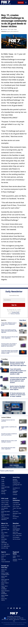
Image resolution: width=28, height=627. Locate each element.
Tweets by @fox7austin (7, 471)
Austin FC (3, 556)
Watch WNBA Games (4, 596)
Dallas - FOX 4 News (16, 556)
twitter (11, 608)
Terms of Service (15, 313)
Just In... (4, 320)
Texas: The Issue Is (17, 508)
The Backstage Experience (5, 518)
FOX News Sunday (4, 491)
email (20, 608)
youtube (17, 608)
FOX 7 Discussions (16, 515)
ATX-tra (15, 518)
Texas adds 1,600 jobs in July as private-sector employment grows (8, 324)
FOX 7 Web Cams (17, 535)
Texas (2, 483)
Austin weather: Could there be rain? (9, 427)
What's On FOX (5, 525)
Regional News (16, 553)
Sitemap (3, 493)
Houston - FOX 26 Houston (17, 560)
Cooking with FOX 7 (17, 485)
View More (22, 320)
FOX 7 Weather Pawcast (16, 526)
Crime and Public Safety (5, 487)
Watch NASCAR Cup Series (5, 580)
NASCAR (3, 560)
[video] (23, 421)
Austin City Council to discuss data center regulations (9, 337)
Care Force (15, 511)
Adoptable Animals (15, 491)
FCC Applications (5, 546)
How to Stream (5, 500)
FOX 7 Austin (10, 29)
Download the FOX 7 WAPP (16, 529)
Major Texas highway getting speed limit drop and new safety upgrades (9, 331)
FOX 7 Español (5, 504)
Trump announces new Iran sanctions (8, 420)
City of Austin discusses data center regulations (8, 448)
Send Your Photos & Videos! (17, 532)
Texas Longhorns (5, 554)
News (15, 29)
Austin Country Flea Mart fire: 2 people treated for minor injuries (17, 387)
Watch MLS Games (4, 599)
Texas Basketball (5, 561)
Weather (16, 523)
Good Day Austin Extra (5, 512)
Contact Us (4, 527)
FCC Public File (5, 544)
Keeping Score (16, 483)
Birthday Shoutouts (15, 480)
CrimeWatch (16, 502)
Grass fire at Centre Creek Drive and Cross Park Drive (9, 434)
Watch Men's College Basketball (4, 587)
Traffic (3, 481)
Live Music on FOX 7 (16, 488)
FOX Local (4, 498)
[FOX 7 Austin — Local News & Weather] (5, 2)
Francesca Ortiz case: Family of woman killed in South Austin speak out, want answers (8, 345)
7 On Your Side (16, 504)
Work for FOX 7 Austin (5, 536)
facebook (8, 608)
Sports (3, 552)
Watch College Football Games (5, 573)
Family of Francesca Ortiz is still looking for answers (9, 441)
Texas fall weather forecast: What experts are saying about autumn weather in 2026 (9, 352)
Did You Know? (16, 539)
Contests (15, 494)
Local (2, 479)
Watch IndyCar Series (5, 583)
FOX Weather (16, 537)
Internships (4, 539)
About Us (4, 523)
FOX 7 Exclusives (16, 499)
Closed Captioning (4, 541)
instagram (14, 608)
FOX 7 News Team (4, 533)
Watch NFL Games (4, 570)
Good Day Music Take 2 (5, 515)
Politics (3, 485)
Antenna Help (4, 548)
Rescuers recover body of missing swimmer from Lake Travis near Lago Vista (18, 363)
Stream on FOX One (5, 566)
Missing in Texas (17, 513)
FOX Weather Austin (4, 508)
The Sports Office (5, 506)
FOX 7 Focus (16, 506)
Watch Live (20, 2)
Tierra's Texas (4, 502)
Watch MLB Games (4, 577)
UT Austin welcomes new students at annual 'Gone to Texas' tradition (17, 394)
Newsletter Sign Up (5, 530)
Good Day (16, 477)
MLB (2, 558)
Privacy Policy (15, 312)
